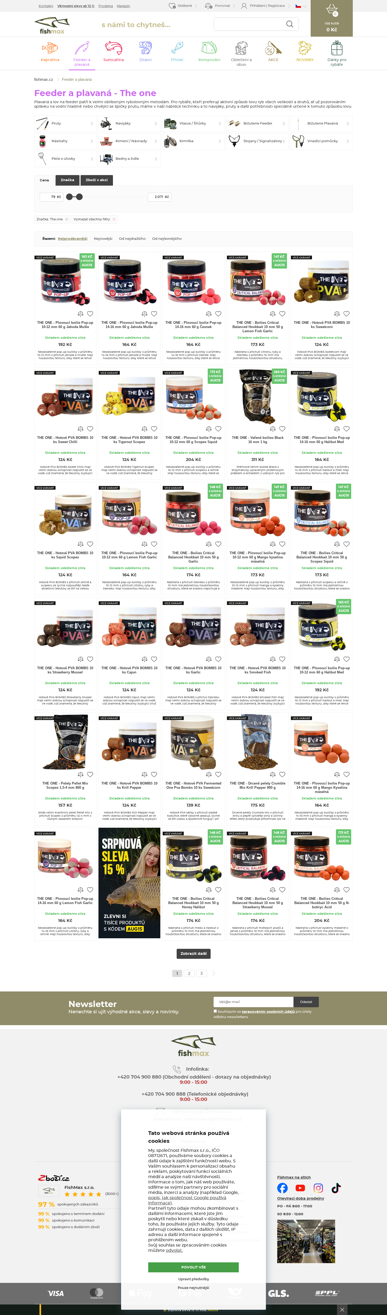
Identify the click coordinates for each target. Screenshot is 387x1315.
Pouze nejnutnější (193, 1288)
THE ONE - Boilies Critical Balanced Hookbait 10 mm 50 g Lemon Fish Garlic (257, 327)
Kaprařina (50, 60)
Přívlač (177, 60)
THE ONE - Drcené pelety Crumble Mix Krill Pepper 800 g (257, 785)
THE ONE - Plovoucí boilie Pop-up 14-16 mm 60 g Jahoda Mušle (129, 325)
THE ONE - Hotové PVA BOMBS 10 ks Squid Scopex (65, 555)
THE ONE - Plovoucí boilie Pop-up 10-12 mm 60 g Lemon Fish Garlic (129, 555)
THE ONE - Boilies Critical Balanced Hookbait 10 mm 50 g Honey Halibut (193, 903)
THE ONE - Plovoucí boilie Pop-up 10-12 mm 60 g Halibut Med (322, 670)
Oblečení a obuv (241, 62)
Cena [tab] (44, 180)
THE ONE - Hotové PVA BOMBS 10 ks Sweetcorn (322, 325)
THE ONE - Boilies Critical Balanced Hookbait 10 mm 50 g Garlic (193, 557)
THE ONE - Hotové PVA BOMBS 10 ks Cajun (129, 670)
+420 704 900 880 (139, 1077)
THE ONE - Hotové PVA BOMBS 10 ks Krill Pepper (129, 785)
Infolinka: (197, 1069)
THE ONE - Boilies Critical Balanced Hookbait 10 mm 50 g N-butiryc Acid (321, 903)
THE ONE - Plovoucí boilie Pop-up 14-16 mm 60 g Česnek (193, 325)
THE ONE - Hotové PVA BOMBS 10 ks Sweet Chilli (65, 440)
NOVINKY (305, 60)
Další (213, 973)
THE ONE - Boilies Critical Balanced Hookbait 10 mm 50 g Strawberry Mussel (257, 903)
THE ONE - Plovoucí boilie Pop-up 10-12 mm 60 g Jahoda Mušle (65, 325)
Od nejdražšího (132, 239)
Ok (342, 1309)
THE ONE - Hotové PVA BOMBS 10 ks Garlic (193, 670)
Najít (290, 24)
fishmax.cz (52, 25)
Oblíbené (185, 5)
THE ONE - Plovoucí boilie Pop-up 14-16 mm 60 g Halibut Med (322, 440)
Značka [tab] (67, 180)
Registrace (276, 5)
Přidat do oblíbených (90, 313)
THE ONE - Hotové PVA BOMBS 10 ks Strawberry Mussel (65, 670)
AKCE (273, 60)
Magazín (123, 6)
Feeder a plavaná (81, 62)
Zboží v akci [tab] (97, 180)
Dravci (146, 60)
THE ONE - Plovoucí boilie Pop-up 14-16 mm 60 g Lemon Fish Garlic (65, 901)
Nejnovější (103, 239)
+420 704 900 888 (163, 1094)
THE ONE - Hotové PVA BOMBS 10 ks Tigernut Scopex (129, 440)
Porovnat (220, 6)
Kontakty (46, 6)
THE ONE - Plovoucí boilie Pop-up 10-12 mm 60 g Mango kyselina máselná (258, 557)
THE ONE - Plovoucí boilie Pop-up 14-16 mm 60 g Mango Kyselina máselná (322, 787)
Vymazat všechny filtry (92, 219)
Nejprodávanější (72, 239)
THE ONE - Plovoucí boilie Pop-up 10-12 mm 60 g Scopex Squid (193, 440)
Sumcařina (113, 60)
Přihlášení (257, 5)
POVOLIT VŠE (193, 1267)
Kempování (209, 60)
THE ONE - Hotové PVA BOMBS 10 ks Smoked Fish (258, 670)
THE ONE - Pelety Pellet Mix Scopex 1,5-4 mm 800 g (65, 785)
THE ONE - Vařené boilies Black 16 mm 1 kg (258, 440)
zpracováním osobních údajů (268, 1012)
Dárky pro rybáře (337, 62)
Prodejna (105, 6)
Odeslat (306, 1002)
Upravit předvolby (193, 1279)
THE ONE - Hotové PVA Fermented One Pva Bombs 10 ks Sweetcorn (193, 785)
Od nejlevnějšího (167, 239)
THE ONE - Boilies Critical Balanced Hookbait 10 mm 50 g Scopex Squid (321, 557)
